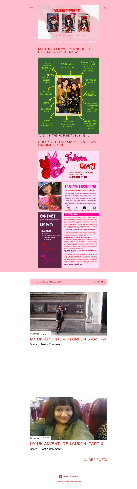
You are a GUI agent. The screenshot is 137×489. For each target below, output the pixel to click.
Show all (99, 282)
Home (41, 42)
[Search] (105, 7)
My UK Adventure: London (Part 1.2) (68, 339)
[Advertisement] (68, 371)
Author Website (56, 42)
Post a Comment (51, 344)
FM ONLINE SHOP (77, 42)
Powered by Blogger (70, 476)
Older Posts (95, 460)
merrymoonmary (75, 481)
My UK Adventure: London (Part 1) (66, 443)
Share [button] (33, 344)
